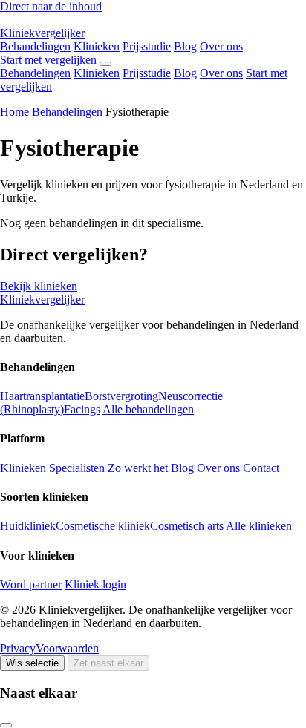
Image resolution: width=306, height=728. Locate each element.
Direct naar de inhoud (51, 6)
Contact (261, 468)
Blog (185, 46)
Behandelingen (35, 46)
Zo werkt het (138, 468)
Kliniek (42, 33)
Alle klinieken (259, 525)
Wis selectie (32, 663)
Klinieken (97, 46)
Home (14, 111)
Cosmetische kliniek (103, 525)
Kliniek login (95, 584)
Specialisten (77, 468)
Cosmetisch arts (187, 525)
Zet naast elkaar (108, 663)
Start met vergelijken (48, 59)
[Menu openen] (105, 64)
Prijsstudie (147, 46)
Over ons (221, 46)
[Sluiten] (6, 725)
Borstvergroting (121, 396)
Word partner (31, 584)
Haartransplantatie (42, 396)
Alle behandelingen (148, 409)
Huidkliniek (28, 525)
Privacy (18, 648)
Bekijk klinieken (38, 286)
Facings (82, 409)
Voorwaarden (67, 648)
